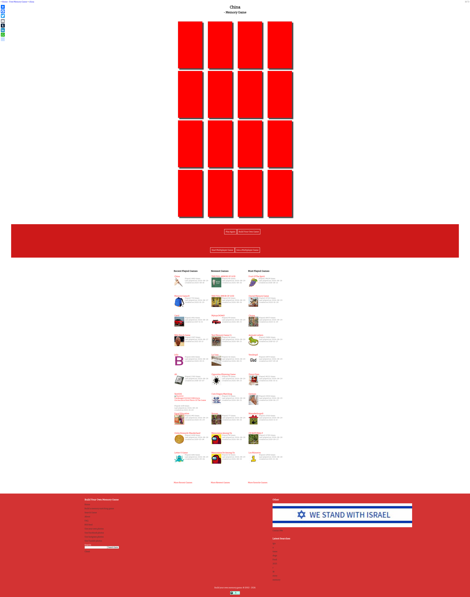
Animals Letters (256, 335)
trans (275, 551)
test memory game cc (222, 335)
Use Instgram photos (94, 537)
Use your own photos (94, 529)
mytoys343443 (218, 315)
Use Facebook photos (94, 533)
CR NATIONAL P (256, 433)
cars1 (176, 315)
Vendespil (253, 355)
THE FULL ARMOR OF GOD (223, 276)
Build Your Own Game (249, 232)
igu (274, 543)
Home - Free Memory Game (14, 2)
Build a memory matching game (99, 508)
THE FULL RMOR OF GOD (223, 296)
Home (87, 504)
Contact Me (278, 530)
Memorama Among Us (222, 433)
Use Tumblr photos (93, 541)
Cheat (87, 551)
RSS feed (89, 525)
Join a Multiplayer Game (247, 250)
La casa (215, 355)
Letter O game (181, 453)
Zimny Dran (254, 374)
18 (273, 572)
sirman (215, 413)
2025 (275, 563)
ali (175, 374)
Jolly (176, 355)
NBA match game (182, 335)
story (275, 576)
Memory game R (182, 296)
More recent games (183, 482)
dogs (275, 555)
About (87, 516)
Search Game (91, 512)
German (252, 394)
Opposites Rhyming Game (224, 374)
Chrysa (252, 315)
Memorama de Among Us (223, 453)
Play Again (230, 232)
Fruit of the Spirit (257, 276)
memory (276, 580)
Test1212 (178, 394)
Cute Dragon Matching (222, 394)
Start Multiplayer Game (222, 250)
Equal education (181, 413)
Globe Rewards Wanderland (187, 433)
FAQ (86, 520)
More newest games (220, 482)
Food (275, 559)
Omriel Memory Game (259, 296)
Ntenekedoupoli (256, 413)
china (31, 2)
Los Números (255, 453)
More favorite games (257, 482)
